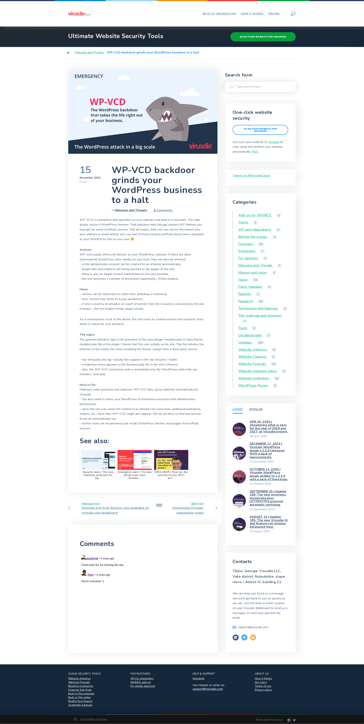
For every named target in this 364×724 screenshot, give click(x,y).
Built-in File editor (79, 697)
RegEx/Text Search (80, 701)
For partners (252, 258)
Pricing (274, 14)
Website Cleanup (256, 356)
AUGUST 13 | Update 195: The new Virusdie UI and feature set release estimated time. (269, 522)
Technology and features (262, 308)
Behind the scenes (256, 236)
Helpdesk (199, 678)
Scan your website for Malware (263, 36)
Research (250, 301)
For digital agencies (142, 686)
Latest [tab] (238, 409)
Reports (248, 294)
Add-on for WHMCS (258, 215)
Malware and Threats (89, 52)
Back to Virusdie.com (219, 14)
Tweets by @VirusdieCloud (251, 175)
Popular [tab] (256, 409)
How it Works (263, 678)
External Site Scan (80, 690)
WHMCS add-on (140, 682)
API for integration (142, 678)
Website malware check (261, 371)
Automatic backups (80, 705)
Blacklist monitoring (80, 686)
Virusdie (273, 142)
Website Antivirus (256, 349)
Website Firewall (256, 364)
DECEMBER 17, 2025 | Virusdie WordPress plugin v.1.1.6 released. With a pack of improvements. (267, 450)
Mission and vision (256, 272)
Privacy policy (263, 690)
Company (250, 244)
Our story (261, 682)
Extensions (250, 251)
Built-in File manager (81, 693)
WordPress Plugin (257, 385)
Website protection (258, 378)
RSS (255, 152)
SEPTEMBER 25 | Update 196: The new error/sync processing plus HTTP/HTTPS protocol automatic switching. (268, 498)
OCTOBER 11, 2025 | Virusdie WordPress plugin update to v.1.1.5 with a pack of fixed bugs (269, 474)
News (247, 279)
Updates (250, 342)
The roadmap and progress (260, 318)
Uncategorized (254, 335)
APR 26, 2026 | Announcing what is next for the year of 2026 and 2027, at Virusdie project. (269, 427)
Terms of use (263, 686)
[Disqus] (143, 599)
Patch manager (254, 286)
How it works (252, 14)
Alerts (247, 222)
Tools (246, 328)
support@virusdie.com (208, 689)
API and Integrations (258, 229)
